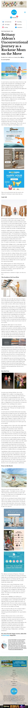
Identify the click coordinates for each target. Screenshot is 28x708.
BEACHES (14, 674)
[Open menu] (25, 12)
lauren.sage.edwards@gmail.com (16, 649)
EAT (14, 677)
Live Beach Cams (8, 21)
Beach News (19, 27)
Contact (14, 685)
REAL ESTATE (14, 681)
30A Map (6, 27)
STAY (14, 679)
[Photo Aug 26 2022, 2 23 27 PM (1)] (8, 380)
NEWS (14, 672)
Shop (14, 670)
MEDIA (14, 683)
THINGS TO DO (14, 676)
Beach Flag (19, 21)
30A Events (19, 24)
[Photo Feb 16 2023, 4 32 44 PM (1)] (20, 380)
